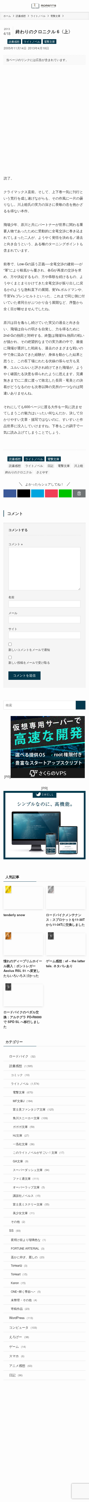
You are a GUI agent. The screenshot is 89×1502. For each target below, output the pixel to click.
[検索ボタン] (83, 6)
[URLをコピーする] (79, 493)
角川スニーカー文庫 (30, 1118)
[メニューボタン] (6, 6)
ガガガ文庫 (24, 1127)
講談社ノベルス (27, 1196)
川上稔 (78, 465)
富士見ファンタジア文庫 (33, 1109)
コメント (15, 544)
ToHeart (19, 1274)
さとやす (42, 472)
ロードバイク (22, 1056)
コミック (20, 1075)
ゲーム (17, 1346)
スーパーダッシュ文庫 (31, 1170)
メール (12, 613)
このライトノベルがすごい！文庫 (38, 1152)
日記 (50, 465)
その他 (18, 1222)
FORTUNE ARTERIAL (27, 1248)
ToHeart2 (19, 1265)
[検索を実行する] (81, 705)
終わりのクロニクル (18, 472)
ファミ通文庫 (26, 1178)
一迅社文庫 (24, 1144)
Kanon (18, 1283)
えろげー (19, 1336)
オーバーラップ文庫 (29, 1187)
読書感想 (14, 41)
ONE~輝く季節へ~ (26, 1291)
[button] (9, 493)
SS (15, 1230)
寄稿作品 (20, 1309)
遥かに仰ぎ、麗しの (27, 1257)
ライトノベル (32, 41)
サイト (12, 629)
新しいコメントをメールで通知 (29, 650)
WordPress (21, 1317)
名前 (11, 597)
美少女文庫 (24, 1213)
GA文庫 (20, 1161)
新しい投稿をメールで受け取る (29, 662)
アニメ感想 (20, 1365)
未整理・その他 (24, 1300)
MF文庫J (23, 1101)
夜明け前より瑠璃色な (28, 1240)
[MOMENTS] (44, 6)
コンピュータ (23, 1327)
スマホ (16, 1355)
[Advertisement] (44, 115)
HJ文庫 (21, 1135)
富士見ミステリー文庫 (31, 1204)
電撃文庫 (49, 41)
